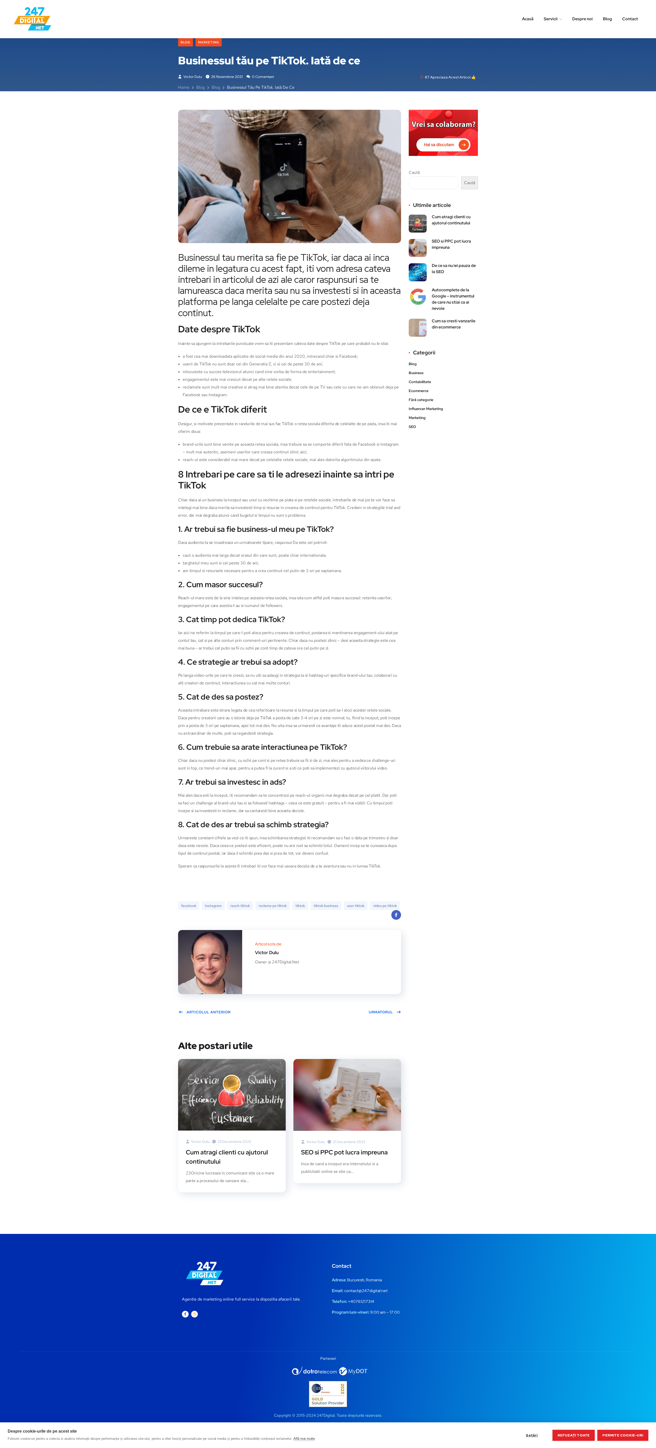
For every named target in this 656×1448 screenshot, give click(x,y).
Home (183, 87)
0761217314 (363, 1301)
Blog (607, 19)
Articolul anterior (209, 1012)
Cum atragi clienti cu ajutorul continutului (227, 1156)
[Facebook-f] (185, 1314)
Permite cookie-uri (622, 1435)
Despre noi (582, 19)
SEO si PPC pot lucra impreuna (344, 1152)
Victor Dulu (192, 76)
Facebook (396, 915)
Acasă (528, 19)
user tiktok (355, 905)
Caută (414, 172)
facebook (188, 905)
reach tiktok (240, 905)
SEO (412, 426)
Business (416, 373)
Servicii (551, 19)
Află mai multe (304, 1439)
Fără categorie (421, 399)
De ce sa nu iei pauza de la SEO (454, 268)
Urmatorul (381, 1012)
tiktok (300, 905)
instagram (213, 905)
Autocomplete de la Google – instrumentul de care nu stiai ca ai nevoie (453, 299)
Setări (532, 1435)
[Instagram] (194, 1314)
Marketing (208, 42)
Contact (630, 19)
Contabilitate (420, 382)
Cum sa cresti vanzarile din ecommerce (453, 324)
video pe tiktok (385, 905)
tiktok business (326, 905)
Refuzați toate (574, 1435)
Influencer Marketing (426, 408)
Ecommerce (418, 390)
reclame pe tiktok (273, 905)
